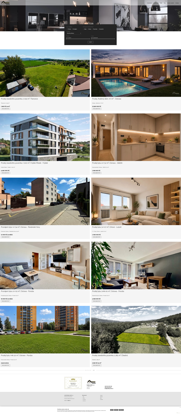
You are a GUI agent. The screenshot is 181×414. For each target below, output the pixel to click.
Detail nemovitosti (5, 108)
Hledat (90, 42)
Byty (85, 29)
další (94, 370)
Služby (161, 8)
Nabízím (101, 396)
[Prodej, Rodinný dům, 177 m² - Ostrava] (136, 73)
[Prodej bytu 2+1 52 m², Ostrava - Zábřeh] (136, 137)
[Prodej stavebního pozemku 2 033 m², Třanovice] (45, 73)
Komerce (84, 401)
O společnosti (155, 8)
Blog (164, 8)
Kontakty (177, 8)
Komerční (101, 29)
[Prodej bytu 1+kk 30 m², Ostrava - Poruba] (45, 329)
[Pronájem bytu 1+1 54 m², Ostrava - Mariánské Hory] (45, 201)
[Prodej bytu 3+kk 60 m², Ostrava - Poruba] (136, 265)
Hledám (101, 395)
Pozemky (95, 29)
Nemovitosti (149, 8)
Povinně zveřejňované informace (69, 398)
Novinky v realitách (170, 8)
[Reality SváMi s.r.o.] (8, 3)
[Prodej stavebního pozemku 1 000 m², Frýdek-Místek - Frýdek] (45, 137)
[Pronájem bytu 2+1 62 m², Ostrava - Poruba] (45, 265)
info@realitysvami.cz (109, 388)
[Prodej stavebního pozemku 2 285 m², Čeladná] (136, 329)
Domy (89, 29)
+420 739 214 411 (108, 387)
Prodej (69, 29)
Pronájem (75, 29)
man (69, 400)
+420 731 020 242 (108, 386)
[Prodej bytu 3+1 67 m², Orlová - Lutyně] (136, 201)
